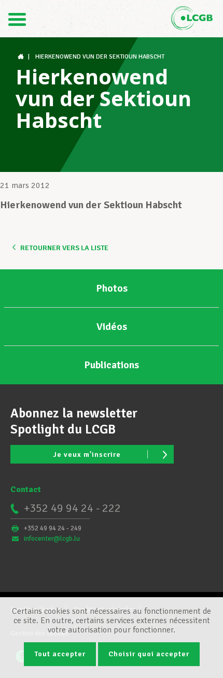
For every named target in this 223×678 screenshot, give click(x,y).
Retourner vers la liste (64, 247)
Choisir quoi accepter (148, 654)
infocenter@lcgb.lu (52, 539)
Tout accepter (60, 654)
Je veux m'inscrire (87, 454)
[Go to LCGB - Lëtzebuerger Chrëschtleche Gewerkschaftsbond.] (22, 57)
